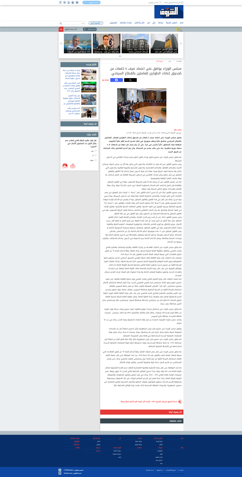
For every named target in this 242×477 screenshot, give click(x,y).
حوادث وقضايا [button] (126, 23)
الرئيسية (179, 61)
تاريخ (119, 457)
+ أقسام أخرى (95, 23)
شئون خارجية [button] (171, 23)
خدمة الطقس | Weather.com (72, 473)
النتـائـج (65, 167)
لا (93, 156)
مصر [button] (181, 23)
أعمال (98, 441)
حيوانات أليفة (117, 451)
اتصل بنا (181, 470)
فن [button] (148, 23)
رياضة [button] (160, 23)
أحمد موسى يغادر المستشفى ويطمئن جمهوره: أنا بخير (73, 111)
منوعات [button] (160, 447)
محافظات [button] (76, 444)
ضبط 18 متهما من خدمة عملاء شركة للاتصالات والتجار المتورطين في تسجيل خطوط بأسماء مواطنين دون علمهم (71, 76)
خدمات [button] (98, 450)
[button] (102, 29)
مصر (170, 61)
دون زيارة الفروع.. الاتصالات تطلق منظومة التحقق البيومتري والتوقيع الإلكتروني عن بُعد (71, 101)
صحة (161, 463)
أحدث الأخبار (91, 29)
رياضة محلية (138, 441)
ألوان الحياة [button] (117, 447)
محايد (92, 160)
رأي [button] (154, 23)
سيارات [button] (98, 447)
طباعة (107, 80)
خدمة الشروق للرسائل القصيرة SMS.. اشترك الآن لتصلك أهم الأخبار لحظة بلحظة (149, 401)
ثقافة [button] (77, 447)
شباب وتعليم (159, 457)
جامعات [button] (139, 447)
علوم (161, 454)
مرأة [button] (182, 447)
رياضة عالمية (138, 444)
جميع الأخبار (159, 61)
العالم (161, 444)
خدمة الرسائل (150, 470)
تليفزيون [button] (113, 23)
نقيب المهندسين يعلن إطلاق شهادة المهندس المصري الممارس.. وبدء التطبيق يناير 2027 (71, 87)
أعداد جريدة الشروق (71, 29)
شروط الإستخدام (171, 470)
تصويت (72, 167)
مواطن (98, 444)
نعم (92, 151)
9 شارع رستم (159, 460)
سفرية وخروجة (117, 454)
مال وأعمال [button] (139, 23)
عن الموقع (160, 470)
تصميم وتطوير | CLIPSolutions (73, 470)
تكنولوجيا (160, 451)
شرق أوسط (159, 441)
